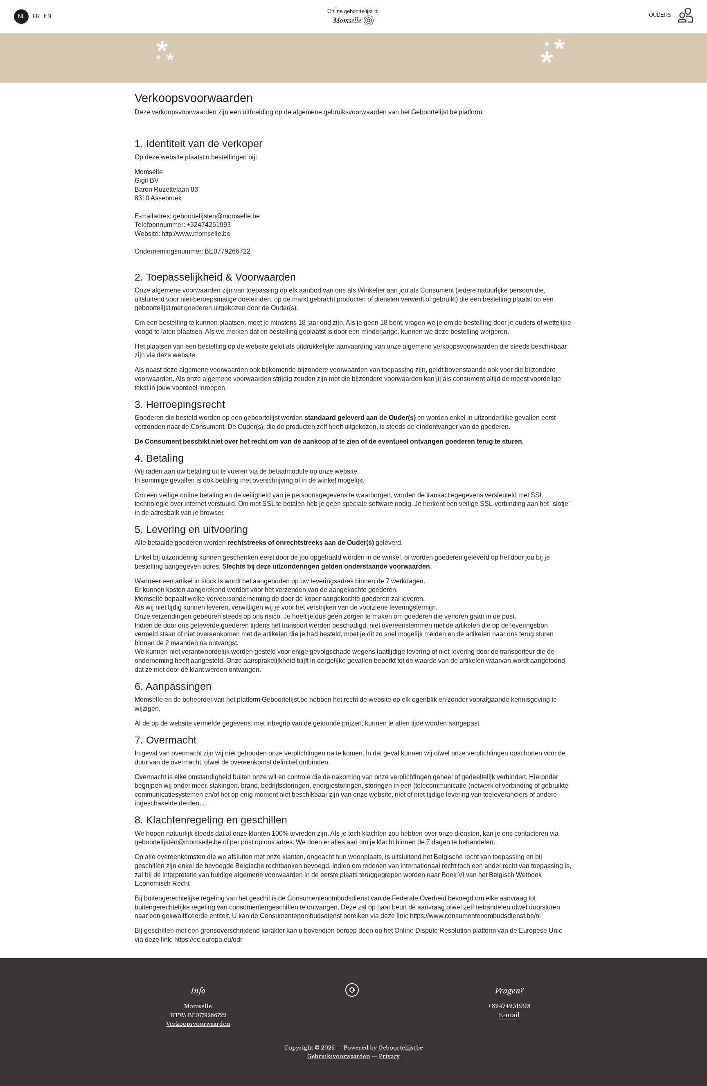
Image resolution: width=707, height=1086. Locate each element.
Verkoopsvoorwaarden (198, 1024)
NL (21, 16)
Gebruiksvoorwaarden (338, 1056)
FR (36, 16)
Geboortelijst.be (400, 1048)
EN (47, 16)
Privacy (389, 1056)
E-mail (509, 1015)
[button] (685, 15)
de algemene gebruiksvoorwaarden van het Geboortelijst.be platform (383, 112)
